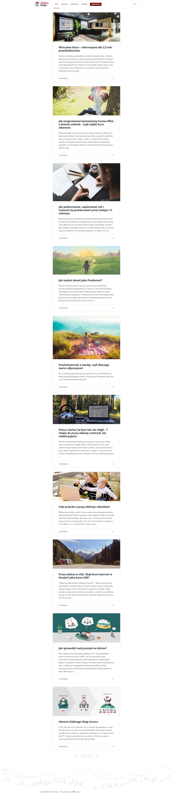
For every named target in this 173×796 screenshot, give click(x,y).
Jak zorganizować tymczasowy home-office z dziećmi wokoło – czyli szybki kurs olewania (86, 124)
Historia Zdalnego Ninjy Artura (78, 721)
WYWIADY (64, 4)
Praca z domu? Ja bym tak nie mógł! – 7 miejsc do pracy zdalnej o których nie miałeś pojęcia (83, 433)
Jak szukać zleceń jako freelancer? (80, 280)
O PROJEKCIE (74, 4)
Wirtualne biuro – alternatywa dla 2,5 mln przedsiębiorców (85, 48)
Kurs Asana (96, 4)
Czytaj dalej (63, 78)
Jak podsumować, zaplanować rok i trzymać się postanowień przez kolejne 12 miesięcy (85, 210)
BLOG (56, 4)
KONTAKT (84, 4)
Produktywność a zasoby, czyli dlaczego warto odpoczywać (84, 366)
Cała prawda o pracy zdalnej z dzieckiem (84, 507)
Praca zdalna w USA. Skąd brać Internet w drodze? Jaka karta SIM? (85, 575)
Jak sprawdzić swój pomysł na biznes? (83, 648)
